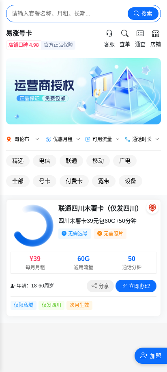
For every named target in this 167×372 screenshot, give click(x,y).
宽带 (103, 181)
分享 (103, 286)
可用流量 (102, 139)
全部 (18, 181)
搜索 (145, 13)
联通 (71, 160)
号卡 (44, 181)
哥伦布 (22, 139)
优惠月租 (63, 139)
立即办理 (138, 286)
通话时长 (142, 139)
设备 (130, 181)
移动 (98, 160)
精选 (18, 160)
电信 (44, 160)
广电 (125, 160)
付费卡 (74, 181)
